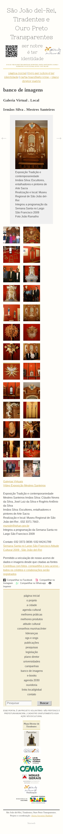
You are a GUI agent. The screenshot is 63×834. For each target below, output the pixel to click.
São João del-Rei (31, 10)
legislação (32, 652)
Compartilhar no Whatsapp (32, 583)
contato (31, 694)
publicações (31, 642)
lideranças (31, 633)
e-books (32, 675)
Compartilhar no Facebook (19, 580)
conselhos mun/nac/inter (31, 628)
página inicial (17, 73)
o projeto (31, 600)
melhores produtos (32, 619)
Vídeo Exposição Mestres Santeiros (24, 485)
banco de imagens (32, 670)
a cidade (32, 605)
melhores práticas (31, 614)
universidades (31, 661)
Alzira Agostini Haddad (41, 816)
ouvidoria (31, 685)
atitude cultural (31, 623)
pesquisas (32, 647)
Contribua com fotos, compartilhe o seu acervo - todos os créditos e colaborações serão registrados (31, 570)
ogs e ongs (31, 638)
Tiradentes (29, 19)
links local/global (32, 689)
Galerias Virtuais (13, 481)
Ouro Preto (31, 28)
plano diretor (31, 656)
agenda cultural (31, 609)
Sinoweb (31, 823)
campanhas (32, 666)
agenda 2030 (32, 680)
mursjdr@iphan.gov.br (16, 525)
